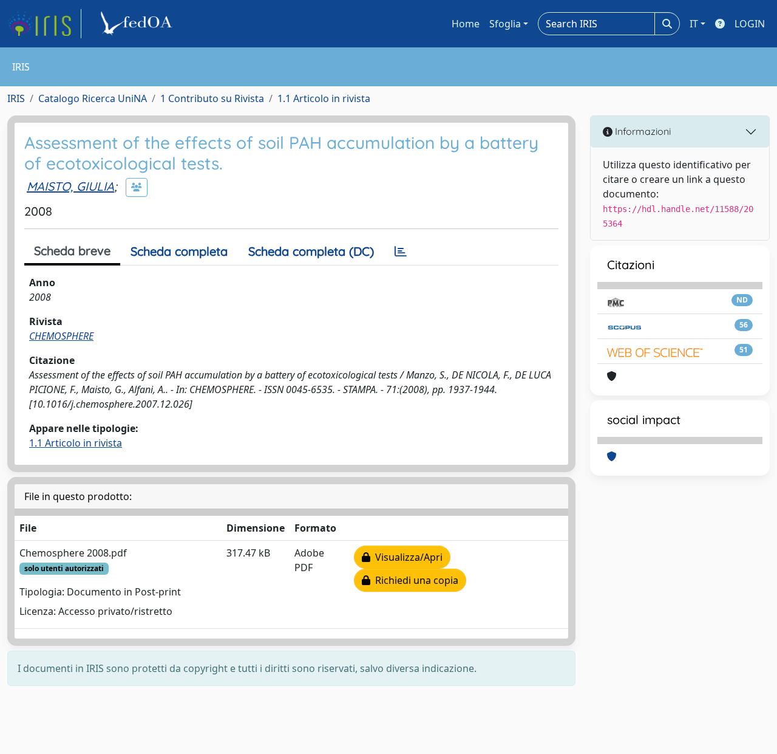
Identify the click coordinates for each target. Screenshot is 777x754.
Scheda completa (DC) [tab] (311, 251)
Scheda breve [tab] (72, 250)
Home (466, 23)
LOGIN (750, 23)
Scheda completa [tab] (179, 251)
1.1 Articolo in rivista (323, 98)
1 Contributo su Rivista (212, 98)
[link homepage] (44, 23)
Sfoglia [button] (505, 23)
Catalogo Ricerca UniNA (92, 98)
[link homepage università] (138, 23)
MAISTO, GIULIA (70, 186)
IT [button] (694, 23)
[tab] (400, 251)
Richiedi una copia (414, 580)
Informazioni (641, 131)
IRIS (16, 98)
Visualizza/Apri (406, 557)
